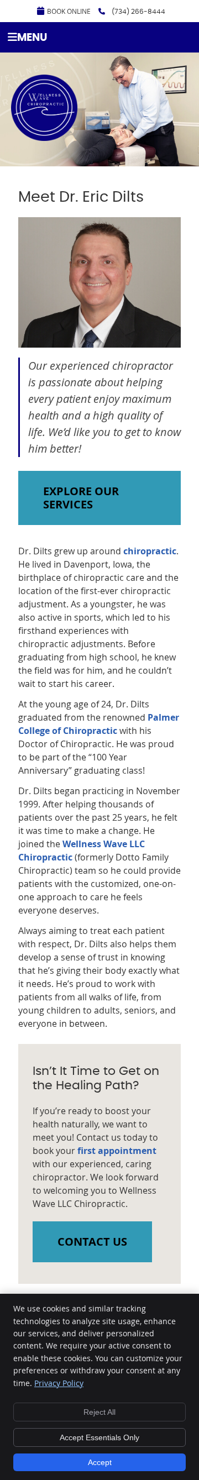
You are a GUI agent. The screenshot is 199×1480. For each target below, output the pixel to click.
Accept (100, 1462)
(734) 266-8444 (138, 11)
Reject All (99, 1412)
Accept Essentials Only (99, 1437)
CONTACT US (92, 1241)
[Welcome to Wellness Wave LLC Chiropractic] (44, 138)
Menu (32, 38)
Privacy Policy (58, 1383)
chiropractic (149, 551)
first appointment (116, 1151)
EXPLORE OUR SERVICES (81, 498)
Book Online (69, 11)
